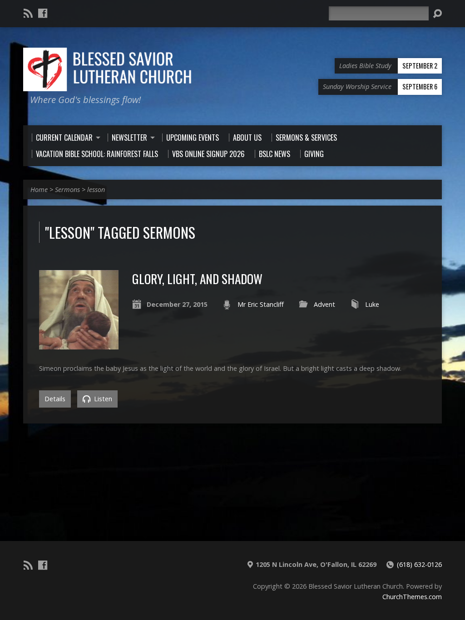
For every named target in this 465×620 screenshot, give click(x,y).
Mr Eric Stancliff (260, 304)
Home (39, 189)
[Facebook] (42, 13)
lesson (96, 189)
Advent (324, 304)
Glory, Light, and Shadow (197, 278)
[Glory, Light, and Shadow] (78, 344)
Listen (102, 398)
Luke (372, 304)
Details (55, 398)
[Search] (437, 13)
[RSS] (28, 13)
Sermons (67, 189)
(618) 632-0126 (419, 564)
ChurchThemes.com (412, 596)
